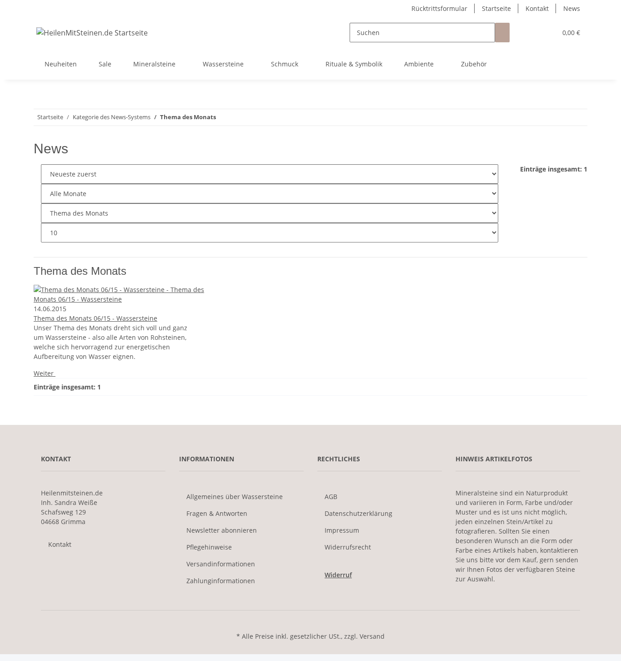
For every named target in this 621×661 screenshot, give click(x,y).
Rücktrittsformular (439, 8)
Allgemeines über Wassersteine (234, 496)
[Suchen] (502, 32)
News (571, 8)
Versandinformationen (220, 564)
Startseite (496, 8)
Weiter (44, 373)
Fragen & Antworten (216, 513)
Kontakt (537, 8)
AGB (331, 496)
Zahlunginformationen (220, 580)
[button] (531, 32)
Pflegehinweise (209, 547)
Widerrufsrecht (348, 547)
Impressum (342, 530)
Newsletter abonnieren (221, 530)
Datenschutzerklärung (358, 513)
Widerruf (338, 574)
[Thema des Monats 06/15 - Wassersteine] (121, 294)
